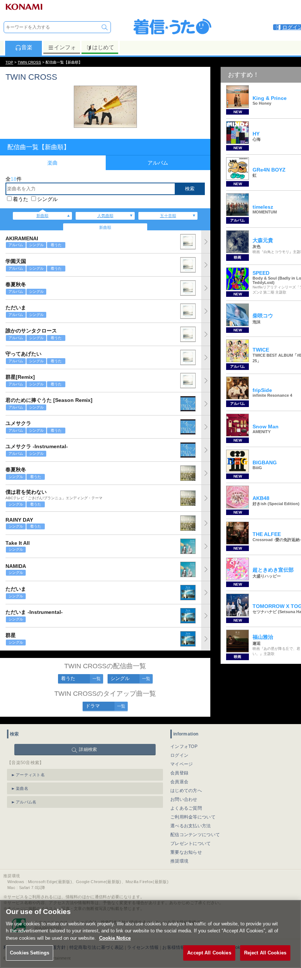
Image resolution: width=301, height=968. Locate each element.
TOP (9, 62)
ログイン (179, 755)
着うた (20, 199)
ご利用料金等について (192, 817)
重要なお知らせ (186, 852)
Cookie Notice (115, 938)
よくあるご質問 (186, 808)
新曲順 (42, 215)
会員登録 (179, 773)
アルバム (158, 163)
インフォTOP (183, 746)
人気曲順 (105, 215)
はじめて (103, 47)
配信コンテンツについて (195, 834)
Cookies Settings (29, 953)
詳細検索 (88, 749)
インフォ (65, 47)
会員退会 (179, 781)
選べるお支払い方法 (190, 825)
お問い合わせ (183, 799)
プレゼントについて (190, 843)
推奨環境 (179, 861)
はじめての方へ (186, 790)
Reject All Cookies (265, 953)
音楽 (26, 47)
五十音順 (168, 215)
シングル (47, 199)
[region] (150, 934)
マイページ (181, 764)
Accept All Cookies (209, 953)
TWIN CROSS (29, 62)
